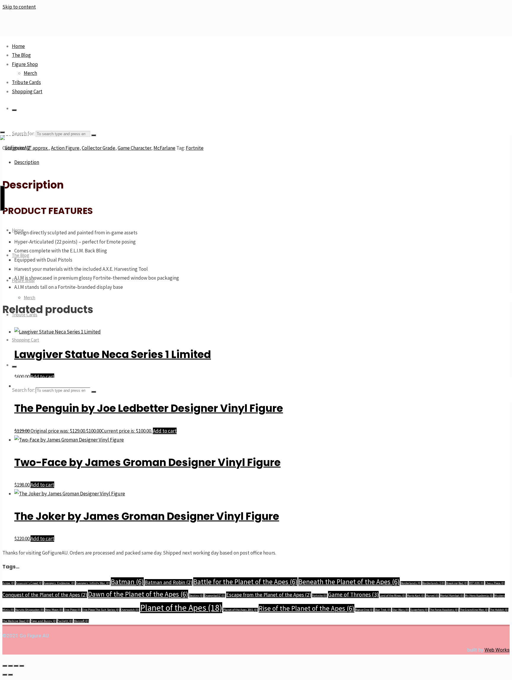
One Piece (72, 610)
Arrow (8, 583)
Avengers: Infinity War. (93, 583)
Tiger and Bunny (44, 621)
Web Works (497, 650)
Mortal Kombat (452, 595)
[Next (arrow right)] (10, 675)
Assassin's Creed (29, 583)
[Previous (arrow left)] (4, 675)
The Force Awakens (444, 610)
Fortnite (319, 595)
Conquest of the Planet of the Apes (44, 595)
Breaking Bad (457, 583)
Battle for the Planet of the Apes (245, 581)
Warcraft (81, 621)
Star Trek (383, 610)
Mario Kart (416, 595)
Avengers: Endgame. (59, 583)
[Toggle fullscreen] (10, 666)
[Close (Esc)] (21, 666)
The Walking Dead (16, 621)
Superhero (419, 610)
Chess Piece (495, 583)
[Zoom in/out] (4, 666)
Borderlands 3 (433, 583)
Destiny (196, 595)
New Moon (54, 610)
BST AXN (476, 583)
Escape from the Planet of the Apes (268, 595)
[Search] (14, 110)
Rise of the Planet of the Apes (306, 608)
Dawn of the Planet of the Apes (138, 594)
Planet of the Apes (181, 607)
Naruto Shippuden (29, 610)
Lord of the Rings (393, 595)
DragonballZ (214, 595)
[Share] (16, 666)
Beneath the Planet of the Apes (349, 581)
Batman (127, 581)
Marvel (432, 595)
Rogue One (364, 610)
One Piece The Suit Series (101, 610)
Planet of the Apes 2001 (240, 610)
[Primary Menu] (2, 198)
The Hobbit (498, 610)
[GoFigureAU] (15, 147)
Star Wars (400, 610)
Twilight (65, 621)
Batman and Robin (168, 582)
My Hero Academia (479, 595)
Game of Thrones (353, 594)
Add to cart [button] (165, 431)
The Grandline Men (474, 610)
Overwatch (130, 610)
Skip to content (19, 7)
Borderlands (411, 583)
